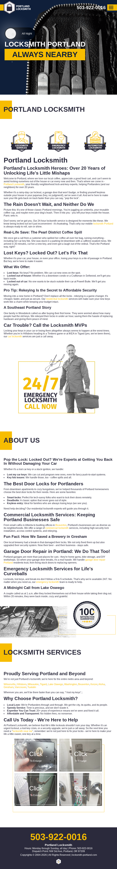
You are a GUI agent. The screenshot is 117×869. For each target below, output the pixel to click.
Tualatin (31, 687)
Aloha (101, 684)
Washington (70, 684)
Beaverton (61, 525)
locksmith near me (22, 731)
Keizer (93, 684)
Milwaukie (33, 684)
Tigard (43, 684)
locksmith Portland (103, 223)
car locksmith (15, 336)
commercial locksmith (57, 528)
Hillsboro (22, 684)
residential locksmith (57, 299)
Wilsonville (10, 684)
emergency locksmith (47, 582)
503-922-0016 (58, 837)
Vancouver (20, 687)
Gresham (79, 536)
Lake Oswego (52, 588)
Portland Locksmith (14, 184)
